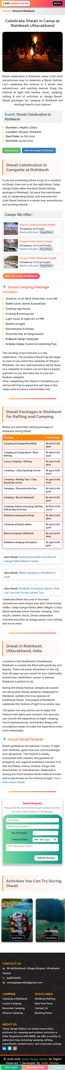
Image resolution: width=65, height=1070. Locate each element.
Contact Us (41, 1008)
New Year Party (44, 1003)
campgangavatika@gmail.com (23, 982)
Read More (46, 232)
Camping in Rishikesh (14, 998)
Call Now (57, 1067)
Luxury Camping (11, 1003)
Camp (16, 3)
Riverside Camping (13, 1008)
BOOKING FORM (35, 1067)
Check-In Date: (20, 839)
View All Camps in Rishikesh (39, 150)
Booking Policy (43, 1013)
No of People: (19, 833)
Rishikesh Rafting (45, 998)
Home (6, 11)
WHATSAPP (11, 1067)
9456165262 (13, 977)
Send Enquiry (11, 150)
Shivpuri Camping (12, 1013)
